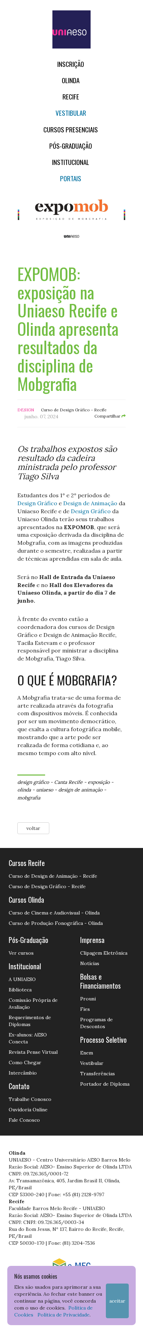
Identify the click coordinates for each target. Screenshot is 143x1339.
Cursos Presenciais (70, 129)
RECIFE (70, 96)
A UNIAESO (22, 979)
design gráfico (33, 782)
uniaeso (44, 790)
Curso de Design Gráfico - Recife (47, 886)
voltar (33, 828)
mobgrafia (28, 798)
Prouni (88, 999)
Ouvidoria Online (28, 1109)
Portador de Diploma (104, 1084)
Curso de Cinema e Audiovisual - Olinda (54, 913)
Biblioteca (20, 990)
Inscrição (70, 64)
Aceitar (117, 1301)
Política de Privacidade (63, 1315)
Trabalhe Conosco (30, 1099)
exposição (99, 782)
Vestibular (71, 112)
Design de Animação (90, 503)
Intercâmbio (23, 1073)
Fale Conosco (24, 1120)
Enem (86, 1053)
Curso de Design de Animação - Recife (53, 876)
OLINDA (70, 80)
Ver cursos (21, 953)
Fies (85, 1009)
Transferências (97, 1073)
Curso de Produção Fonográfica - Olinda (56, 923)
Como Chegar (25, 1062)
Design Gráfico (37, 503)
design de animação (80, 790)
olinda (24, 790)
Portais (70, 178)
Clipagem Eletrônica (103, 953)
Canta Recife (68, 782)
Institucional (70, 162)
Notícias (89, 963)
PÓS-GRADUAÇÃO (70, 145)
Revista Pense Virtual (33, 1052)
